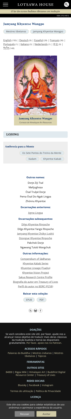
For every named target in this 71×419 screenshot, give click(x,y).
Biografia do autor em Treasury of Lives (35, 281)
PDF (41, 299)
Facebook (34, 385)
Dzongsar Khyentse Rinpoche (35, 238)
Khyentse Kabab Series (35, 263)
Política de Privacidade (48, 391)
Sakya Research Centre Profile (35, 277)
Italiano (24, 44)
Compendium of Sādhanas (35, 258)
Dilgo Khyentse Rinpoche (35, 224)
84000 (9, 372)
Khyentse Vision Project (35, 272)
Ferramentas (35, 361)
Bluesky (22, 385)
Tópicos (42, 356)
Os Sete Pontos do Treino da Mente (41, 153)
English (7, 40)
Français (54, 40)
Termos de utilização (21, 391)
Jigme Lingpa (35, 212)
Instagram (47, 385)
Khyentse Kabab (52, 158)
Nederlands (41, 44)
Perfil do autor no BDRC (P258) (35, 286)
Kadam (32, 158)
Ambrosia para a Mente (19, 147)
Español (38, 40)
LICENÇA (35, 397)
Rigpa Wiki (21, 372)
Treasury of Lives (46, 375)
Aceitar (46, 414)
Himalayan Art (37, 372)
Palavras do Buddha (19, 353)
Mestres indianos (42, 353)
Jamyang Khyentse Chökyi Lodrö (35, 233)
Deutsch (24, 40)
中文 (55, 44)
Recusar (24, 414)
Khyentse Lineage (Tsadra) (35, 268)
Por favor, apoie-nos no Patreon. (44, 342)
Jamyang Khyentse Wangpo (48, 31)
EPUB (29, 299)
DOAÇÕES (35, 329)
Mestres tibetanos (16, 31)
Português (9, 44)
